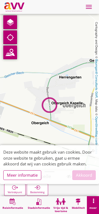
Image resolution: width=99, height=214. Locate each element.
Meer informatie (22, 175)
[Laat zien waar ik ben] (10, 37)
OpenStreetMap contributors (97, 135)
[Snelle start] (10, 22)
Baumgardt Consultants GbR (97, 78)
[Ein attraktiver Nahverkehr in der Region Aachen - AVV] (14, 7)
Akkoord (84, 175)
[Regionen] (10, 52)
